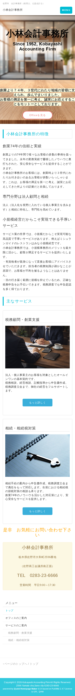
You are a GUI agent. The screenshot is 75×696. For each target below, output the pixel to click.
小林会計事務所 (13, 9)
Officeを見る (37, 115)
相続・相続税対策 (17, 640)
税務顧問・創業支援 (18, 632)
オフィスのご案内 (16, 617)
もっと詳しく (37, 402)
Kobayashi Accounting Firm (36, 682)
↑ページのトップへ (15, 663)
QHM (41, 692)
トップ (9, 610)
